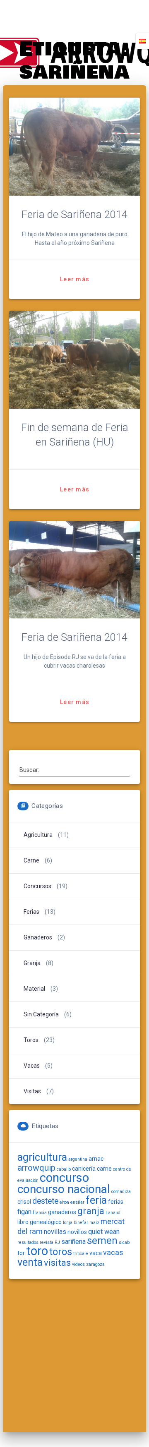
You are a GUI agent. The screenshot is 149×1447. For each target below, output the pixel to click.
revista (46, 1242)
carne (104, 1168)
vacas (113, 1252)
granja (90, 1211)
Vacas (32, 1065)
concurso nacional (63, 1189)
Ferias (31, 911)
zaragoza (95, 1264)
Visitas (32, 1091)
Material (34, 988)
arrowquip (36, 1168)
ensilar (77, 1202)
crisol (24, 1201)
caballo (64, 1169)
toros (60, 1252)
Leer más (74, 279)
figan (24, 1212)
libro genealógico (39, 1222)
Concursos (37, 886)
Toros (31, 1040)
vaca (95, 1253)
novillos (77, 1232)
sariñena (73, 1242)
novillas (55, 1232)
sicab (124, 1242)
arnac (96, 1158)
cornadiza (121, 1191)
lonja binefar (75, 1222)
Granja (32, 963)
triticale (80, 1253)
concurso (64, 1178)
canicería (84, 1168)
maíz (94, 1222)
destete (45, 1201)
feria (96, 1200)
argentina (77, 1159)
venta (30, 1262)
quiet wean (104, 1232)
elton (64, 1202)
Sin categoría (41, 1014)
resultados (27, 1242)
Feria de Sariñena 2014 (74, 214)
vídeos (78, 1264)
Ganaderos (38, 937)
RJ (57, 1242)
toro (37, 1251)
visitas (57, 1263)
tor (21, 1253)
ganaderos (62, 1212)
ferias (115, 1201)
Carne (31, 860)
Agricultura (38, 834)
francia (40, 1212)
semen (102, 1240)
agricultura (42, 1157)
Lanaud (113, 1212)
